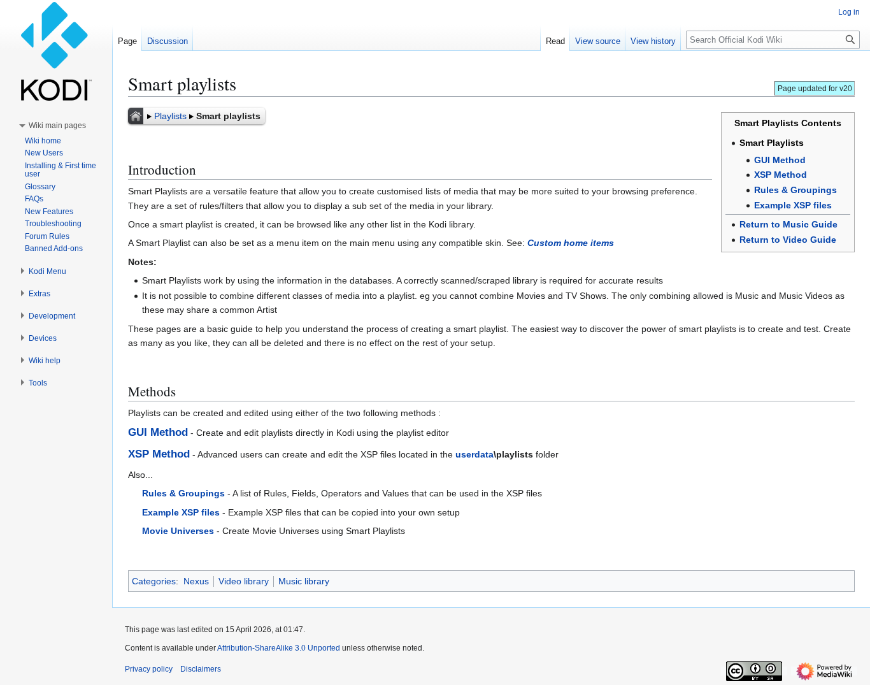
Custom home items (570, 243)
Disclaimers (200, 669)
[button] (57, 125)
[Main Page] (135, 116)
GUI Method (780, 160)
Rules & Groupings (795, 190)
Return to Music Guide (788, 224)
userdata (474, 454)
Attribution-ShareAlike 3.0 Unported (278, 648)
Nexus (196, 581)
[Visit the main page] (56, 51)
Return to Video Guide (787, 239)
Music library (303, 581)
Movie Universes (178, 531)
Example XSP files (793, 205)
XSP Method (780, 174)
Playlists (170, 116)
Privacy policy (149, 669)
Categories (154, 581)
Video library (243, 581)
